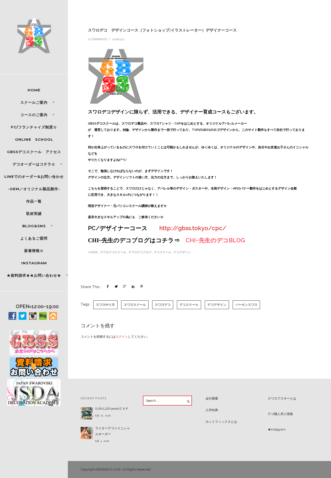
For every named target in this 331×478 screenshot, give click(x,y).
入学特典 (211, 410)
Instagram (34, 263)
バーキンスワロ (246, 304)
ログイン (121, 336)
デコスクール (162, 252)
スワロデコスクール (112, 252)
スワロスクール (135, 304)
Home (34, 90)
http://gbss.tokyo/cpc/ (192, 228)
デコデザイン (182, 252)
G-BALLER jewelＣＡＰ (111, 408)
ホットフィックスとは (221, 421)
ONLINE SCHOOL (34, 139)
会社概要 (211, 398)
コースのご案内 (33, 114)
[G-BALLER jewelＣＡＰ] (87, 413)
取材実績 (34, 213)
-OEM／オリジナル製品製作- (34, 189)
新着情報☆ (34, 250)
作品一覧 (34, 201)
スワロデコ (163, 304)
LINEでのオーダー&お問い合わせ (34, 176)
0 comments (97, 39)
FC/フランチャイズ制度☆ (34, 127)
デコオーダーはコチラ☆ (34, 164)
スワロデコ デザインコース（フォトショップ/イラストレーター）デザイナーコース (162, 30)
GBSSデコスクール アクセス (34, 151)
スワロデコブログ (140, 252)
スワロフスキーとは (282, 398)
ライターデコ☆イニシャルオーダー (112, 431)
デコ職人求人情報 (280, 414)
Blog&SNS (34, 226)
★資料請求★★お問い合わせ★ (34, 275)
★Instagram (277, 429)
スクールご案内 (33, 102)
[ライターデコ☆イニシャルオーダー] (87, 433)
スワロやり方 (105, 304)
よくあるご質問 (33, 238)
